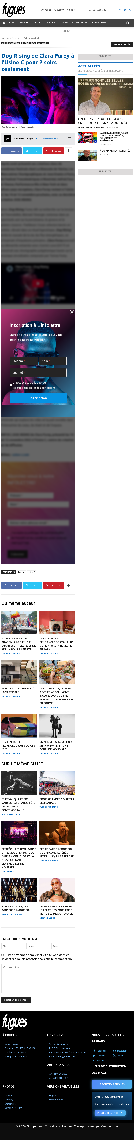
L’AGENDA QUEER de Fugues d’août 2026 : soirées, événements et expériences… (114, 137)
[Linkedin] (94, 1055)
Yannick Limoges (24, 138)
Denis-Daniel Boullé (12, 814)
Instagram (122, 1051)
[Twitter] (130, 10)
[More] (68, 150)
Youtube (101, 1060)
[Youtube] (94, 1060)
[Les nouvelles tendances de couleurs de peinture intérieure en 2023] (57, 622)
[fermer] (72, 311)
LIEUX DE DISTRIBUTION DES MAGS (109, 1069)
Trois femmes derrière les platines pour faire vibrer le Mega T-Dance (56, 910)
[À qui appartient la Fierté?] (87, 155)
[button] (127, 23)
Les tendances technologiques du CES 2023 (18, 745)
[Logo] (21, 10)
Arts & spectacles (32, 37)
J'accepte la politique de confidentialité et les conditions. (34, 385)
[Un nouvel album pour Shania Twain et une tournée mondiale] (57, 726)
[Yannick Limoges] (8, 138)
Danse (21, 572)
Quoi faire (17, 37)
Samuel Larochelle (11, 914)
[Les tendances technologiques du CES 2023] (19, 726)
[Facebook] (120, 10)
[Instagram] (125, 10)
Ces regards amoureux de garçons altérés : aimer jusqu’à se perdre (56, 852)
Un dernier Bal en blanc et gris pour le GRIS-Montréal (103, 121)
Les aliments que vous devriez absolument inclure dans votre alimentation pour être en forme (56, 695)
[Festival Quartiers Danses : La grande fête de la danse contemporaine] (19, 783)
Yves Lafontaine (48, 807)
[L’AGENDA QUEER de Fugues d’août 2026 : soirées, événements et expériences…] (87, 137)
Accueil (5, 37)
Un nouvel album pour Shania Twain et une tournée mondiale (55, 745)
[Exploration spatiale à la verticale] (19, 672)
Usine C (31, 572)
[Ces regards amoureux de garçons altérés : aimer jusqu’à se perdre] (57, 833)
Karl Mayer (7, 871)
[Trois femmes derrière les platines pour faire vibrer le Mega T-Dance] (57, 890)
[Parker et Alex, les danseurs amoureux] (19, 890)
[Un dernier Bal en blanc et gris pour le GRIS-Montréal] (105, 96)
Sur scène (43, 43)
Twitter (120, 1055)
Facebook (101, 1051)
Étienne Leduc (47, 918)
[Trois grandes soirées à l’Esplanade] (57, 783)
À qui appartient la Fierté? (115, 151)
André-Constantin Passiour (91, 128)
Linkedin (101, 1055)
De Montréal (28, 43)
